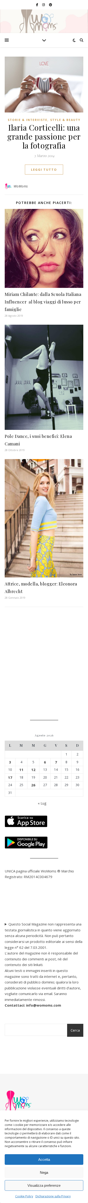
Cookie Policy (24, 1196)
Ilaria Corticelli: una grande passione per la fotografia (44, 136)
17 (10, 777)
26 (33, 785)
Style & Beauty (65, 120)
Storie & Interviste (27, 120)
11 (21, 769)
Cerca (75, 1030)
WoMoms (21, 186)
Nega (44, 1172)
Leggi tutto (44, 169)
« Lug (42, 803)
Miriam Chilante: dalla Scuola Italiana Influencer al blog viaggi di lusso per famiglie (43, 301)
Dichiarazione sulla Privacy (53, 1196)
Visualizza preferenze (44, 1185)
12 (33, 769)
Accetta (44, 1159)
